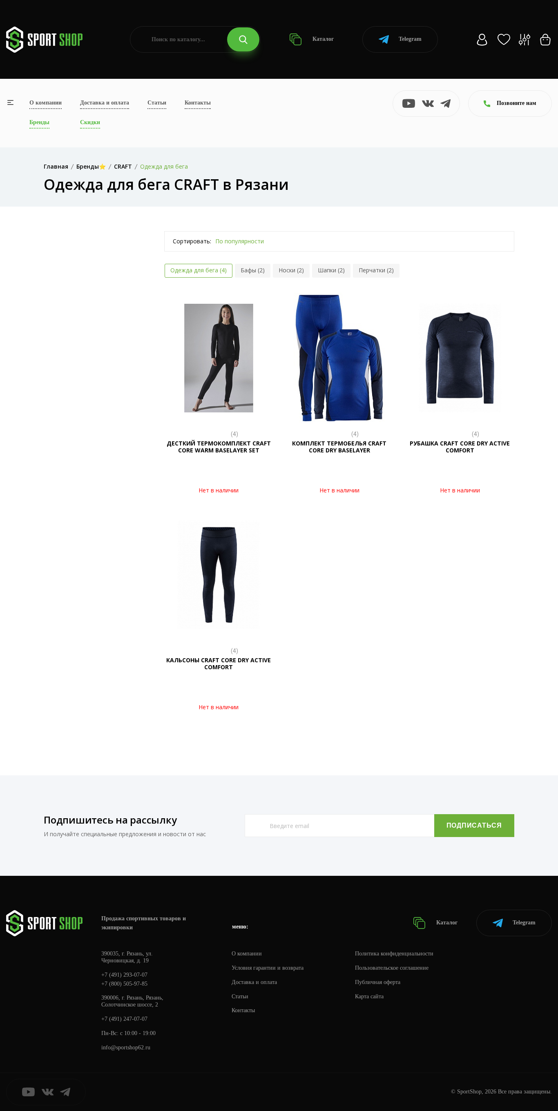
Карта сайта (369, 996)
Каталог (322, 39)
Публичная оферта (377, 982)
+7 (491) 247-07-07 (124, 1019)
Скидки (90, 122)
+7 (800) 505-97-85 (124, 984)
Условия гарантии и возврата (268, 968)
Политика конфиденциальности (394, 954)
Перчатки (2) (376, 270)
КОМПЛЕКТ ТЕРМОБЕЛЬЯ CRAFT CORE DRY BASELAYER (339, 446)
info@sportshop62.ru (125, 1047)
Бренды (39, 122)
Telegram (410, 39)
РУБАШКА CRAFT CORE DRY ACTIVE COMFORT (460, 446)
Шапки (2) (331, 270)
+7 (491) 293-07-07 (124, 975)
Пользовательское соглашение (392, 968)
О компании (45, 103)
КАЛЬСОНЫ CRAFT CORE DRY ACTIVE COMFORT (218, 663)
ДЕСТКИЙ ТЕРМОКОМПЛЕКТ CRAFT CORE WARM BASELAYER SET (219, 446)
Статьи (156, 103)
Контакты (198, 103)
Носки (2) (291, 270)
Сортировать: (192, 241)
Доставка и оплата (104, 103)
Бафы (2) (253, 270)
